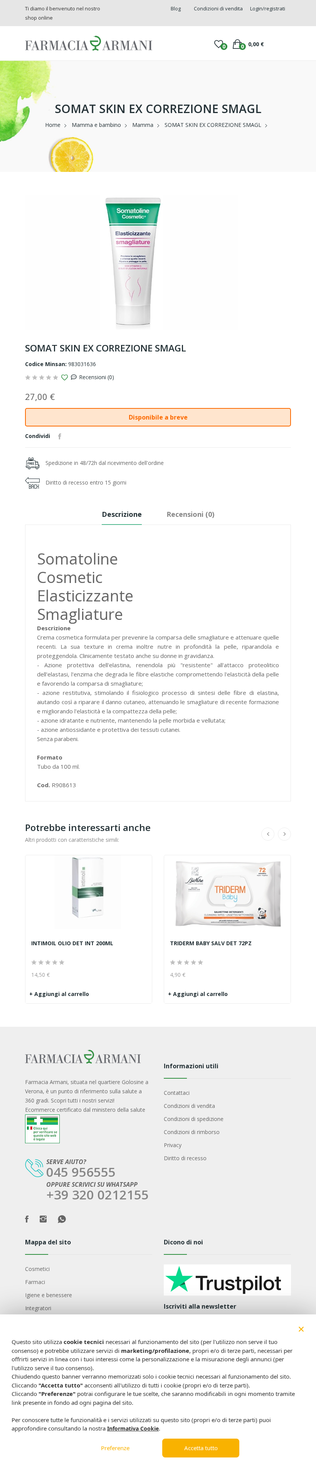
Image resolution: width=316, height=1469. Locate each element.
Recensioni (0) (96, 377)
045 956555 (81, 1172)
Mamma (142, 124)
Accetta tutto (201, 1448)
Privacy (173, 1145)
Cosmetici (37, 1268)
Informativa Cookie (133, 1428)
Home (53, 124)
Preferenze (115, 1448)
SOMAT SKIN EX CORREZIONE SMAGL (213, 124)
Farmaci (35, 1282)
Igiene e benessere (48, 1295)
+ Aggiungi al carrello (59, 994)
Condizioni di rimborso (192, 1132)
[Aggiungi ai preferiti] (64, 377)
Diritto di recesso (185, 1158)
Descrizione (122, 514)
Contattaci (177, 1092)
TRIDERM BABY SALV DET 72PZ (211, 943)
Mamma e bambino (96, 124)
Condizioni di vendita (189, 1105)
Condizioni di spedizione (194, 1119)
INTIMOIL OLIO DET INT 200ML (72, 943)
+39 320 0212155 (97, 1194)
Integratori (38, 1308)
